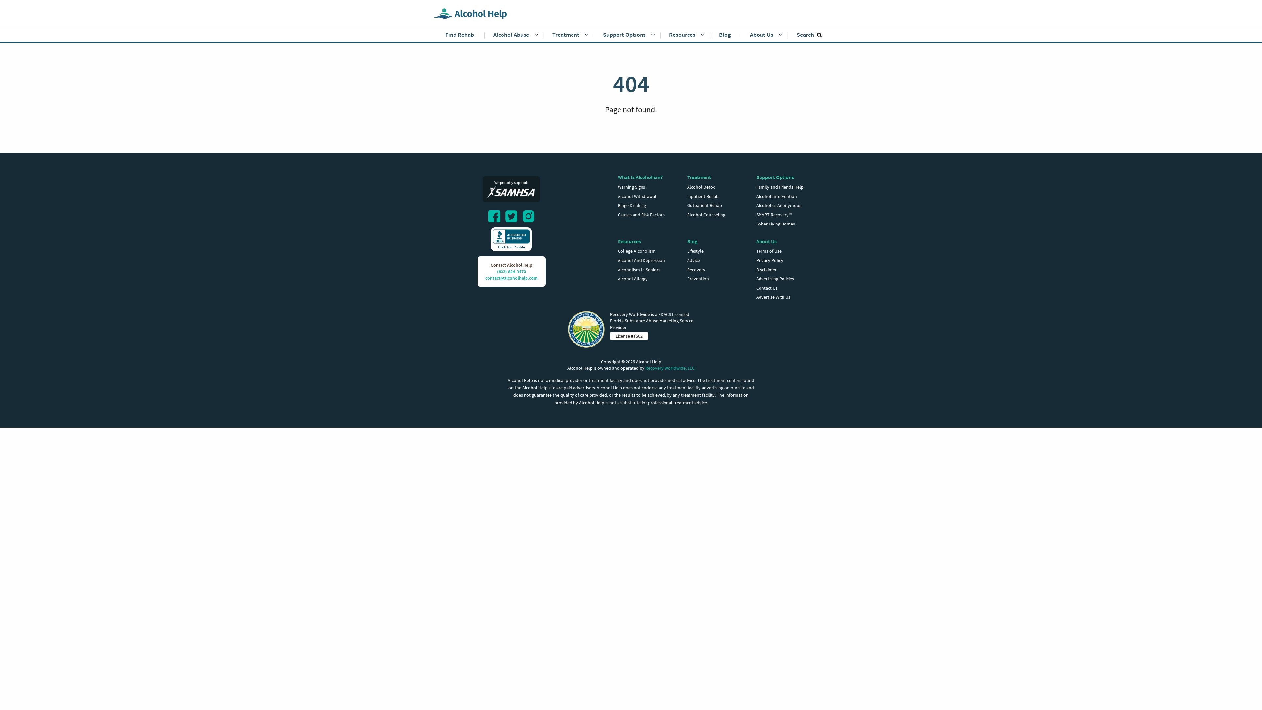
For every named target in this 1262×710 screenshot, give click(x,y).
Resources (629, 241)
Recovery (696, 269)
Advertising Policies (775, 279)
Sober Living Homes (775, 224)
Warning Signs (631, 187)
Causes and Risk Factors (641, 215)
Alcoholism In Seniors (639, 269)
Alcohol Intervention (776, 196)
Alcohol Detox (701, 187)
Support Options (775, 177)
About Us (766, 241)
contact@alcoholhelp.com (511, 278)
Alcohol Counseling (706, 215)
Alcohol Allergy (633, 279)
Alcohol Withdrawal (637, 196)
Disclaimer (766, 269)
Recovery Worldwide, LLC (670, 368)
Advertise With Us (773, 297)
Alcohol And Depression (641, 260)
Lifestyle (695, 251)
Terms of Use (769, 251)
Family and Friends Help (780, 187)
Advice (693, 260)
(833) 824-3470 (511, 271)
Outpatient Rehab (704, 205)
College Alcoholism (637, 251)
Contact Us (767, 288)
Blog (692, 241)
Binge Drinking (632, 205)
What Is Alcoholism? (640, 177)
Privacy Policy (769, 260)
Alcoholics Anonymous (778, 205)
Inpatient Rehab (703, 196)
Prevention (698, 279)
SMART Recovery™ (774, 215)
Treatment (699, 177)
